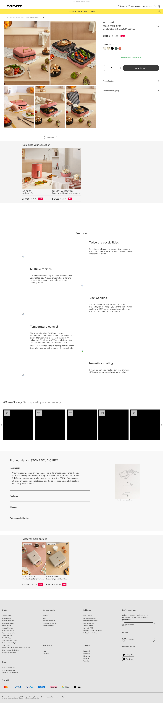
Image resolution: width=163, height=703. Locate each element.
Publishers (87, 610)
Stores (4, 662)
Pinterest (86, 656)
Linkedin (86, 658)
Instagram (86, 653)
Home (6, 17)
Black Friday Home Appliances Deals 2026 (16, 648)
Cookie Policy (60, 697)
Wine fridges (6, 645)
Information (15, 468)
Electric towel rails (8, 633)
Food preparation (32, 17)
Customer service (49, 610)
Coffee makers (7, 635)
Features (14, 496)
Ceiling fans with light (9, 643)
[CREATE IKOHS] (14, 6)
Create (4, 610)
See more (50, 137)
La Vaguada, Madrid (8, 670)
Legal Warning (22, 697)
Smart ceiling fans (8, 623)
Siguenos (86, 645)
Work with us (47, 645)
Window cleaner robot (9, 640)
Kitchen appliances (17, 17)
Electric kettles (7, 616)
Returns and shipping (19, 518)
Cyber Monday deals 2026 (10, 650)
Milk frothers (6, 618)
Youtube (86, 661)
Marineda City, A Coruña (10, 673)
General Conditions (8, 697)
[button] (18, 425)
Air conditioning (7, 628)
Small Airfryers (7, 638)
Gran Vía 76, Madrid (8, 668)
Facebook (86, 651)
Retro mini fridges (8, 620)
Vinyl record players (8, 630)
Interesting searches (9, 652)
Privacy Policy (34, 697)
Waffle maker (6, 625)
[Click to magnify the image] (127, 481)
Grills (42, 17)
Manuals (13, 507)
